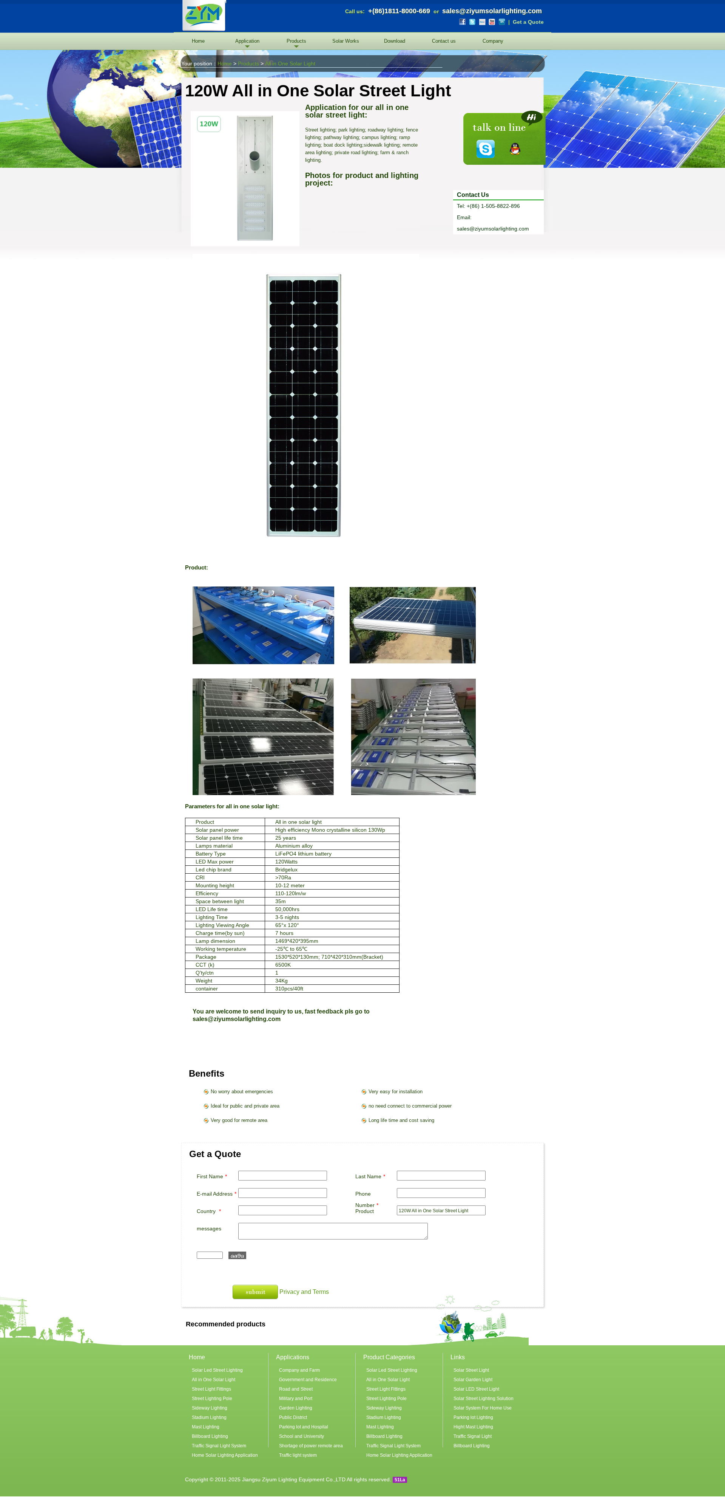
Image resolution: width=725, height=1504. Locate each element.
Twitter (472, 22)
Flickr (482, 22)
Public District (293, 1417)
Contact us (444, 41)
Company (493, 41)
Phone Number (366, 1199)
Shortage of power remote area (311, 1445)
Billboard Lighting (210, 1436)
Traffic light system (298, 1455)
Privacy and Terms (304, 1292)
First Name (212, 1176)
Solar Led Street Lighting (217, 1370)
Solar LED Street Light (476, 1389)
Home (198, 41)
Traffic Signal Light (473, 1436)
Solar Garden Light (473, 1379)
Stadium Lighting (209, 1417)
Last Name (370, 1176)
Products (296, 41)
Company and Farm (299, 1370)
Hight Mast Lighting (473, 1427)
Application (247, 41)
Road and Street (296, 1389)
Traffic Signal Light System (219, 1445)
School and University (301, 1436)
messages (209, 1228)
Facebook (462, 22)
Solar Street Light (471, 1370)
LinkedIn (501, 22)
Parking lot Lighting (473, 1417)
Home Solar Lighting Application (225, 1455)
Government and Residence (308, 1379)
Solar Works (345, 41)
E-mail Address (216, 1194)
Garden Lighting (295, 1408)
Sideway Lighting (209, 1408)
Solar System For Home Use (483, 1408)
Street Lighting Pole (212, 1398)
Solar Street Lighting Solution (484, 1398)
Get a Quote (528, 22)
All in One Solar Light (290, 63)
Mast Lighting (205, 1427)
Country (209, 1211)
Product (364, 1211)
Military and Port (295, 1398)
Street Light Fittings (211, 1389)
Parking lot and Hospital (303, 1427)
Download (394, 41)
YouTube (492, 22)
